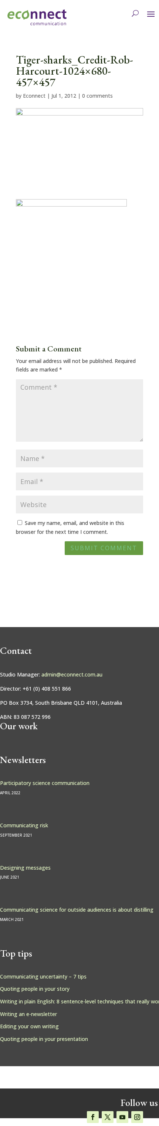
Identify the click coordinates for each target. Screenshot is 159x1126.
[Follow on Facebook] (93, 1117)
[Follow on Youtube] (122, 1117)
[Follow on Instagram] (137, 1117)
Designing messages (25, 867)
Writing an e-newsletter (28, 1014)
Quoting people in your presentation (44, 1038)
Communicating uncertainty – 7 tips (43, 976)
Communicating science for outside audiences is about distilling (76, 909)
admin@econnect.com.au (71, 674)
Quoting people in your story (35, 988)
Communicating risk (24, 825)
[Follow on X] (108, 1117)
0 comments (97, 95)
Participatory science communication (44, 782)
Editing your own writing (29, 1026)
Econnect (34, 95)
